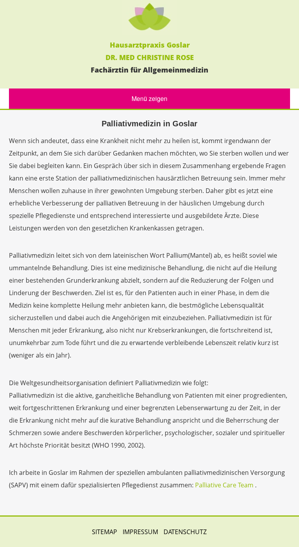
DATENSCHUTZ (185, 532)
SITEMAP (104, 532)
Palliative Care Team (224, 485)
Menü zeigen (149, 98)
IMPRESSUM (140, 532)
